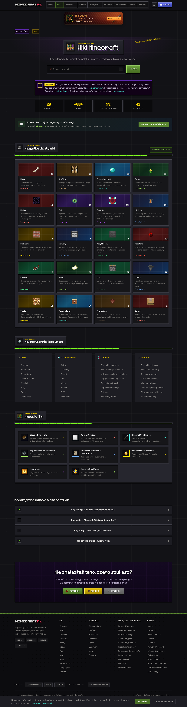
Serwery (142, 5)
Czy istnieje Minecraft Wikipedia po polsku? (93, 509)
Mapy (91, 651)
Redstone (93, 639)
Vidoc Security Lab (100, 685)
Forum (132, 5)
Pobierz (83, 5)
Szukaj (133, 69)
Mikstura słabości (148, 383)
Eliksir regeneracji (148, 396)
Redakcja (151, 630)
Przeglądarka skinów (127, 647)
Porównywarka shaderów (129, 651)
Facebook (31, 640)
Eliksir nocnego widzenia (151, 392)
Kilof (62, 378)
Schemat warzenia (149, 374)
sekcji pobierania (61, 91)
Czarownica (26, 396)
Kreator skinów (124, 655)
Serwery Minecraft (155, 647)
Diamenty (65, 369)
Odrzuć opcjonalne (164, 701)
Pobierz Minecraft (126, 626)
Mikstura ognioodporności (152, 387)
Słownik (63, 672)
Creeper (24, 365)
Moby (62, 630)
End (61, 651)
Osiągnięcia (65, 668)
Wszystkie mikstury (149, 365)
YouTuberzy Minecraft (157, 668)
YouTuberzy (121, 5)
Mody (62, 655)
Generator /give (125, 639)
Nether (62, 647)
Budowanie (94, 647)
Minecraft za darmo (156, 651)
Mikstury (63, 639)
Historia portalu (154, 634)
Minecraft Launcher (126, 630)
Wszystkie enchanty (110, 365)
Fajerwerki (65, 396)
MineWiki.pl (40, 126)
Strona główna (22, 31)
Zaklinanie (93, 634)
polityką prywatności (42, 703)
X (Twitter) (21, 645)
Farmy (91, 643)
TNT (63, 392)
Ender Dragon (27, 374)
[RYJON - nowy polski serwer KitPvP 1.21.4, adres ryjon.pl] (93, 18)
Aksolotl (24, 383)
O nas (150, 626)
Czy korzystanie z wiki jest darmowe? (93, 530)
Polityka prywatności (153, 695)
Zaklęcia (63, 634)
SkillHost (59, 685)
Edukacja (108, 5)
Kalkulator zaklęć (125, 634)
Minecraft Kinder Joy (156, 663)
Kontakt (150, 639)
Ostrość (104, 392)
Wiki (58, 5)
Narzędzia (94, 5)
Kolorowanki (123, 659)
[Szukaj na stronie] (154, 4)
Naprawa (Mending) (110, 387)
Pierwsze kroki (95, 626)
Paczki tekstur (66, 663)
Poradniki (69, 5)
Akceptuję (142, 701)
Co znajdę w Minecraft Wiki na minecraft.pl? (93, 520)
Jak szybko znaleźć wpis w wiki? (93, 541)
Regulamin (137, 695)
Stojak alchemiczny (149, 378)
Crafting (63, 626)
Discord (20, 640)
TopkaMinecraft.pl (34, 685)
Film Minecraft (124, 668)
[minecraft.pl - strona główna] (29, 5)
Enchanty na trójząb (110, 383)
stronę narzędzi (119, 91)
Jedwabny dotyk (108, 396)
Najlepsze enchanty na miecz (114, 374)
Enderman (25, 369)
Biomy (62, 643)
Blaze (23, 392)
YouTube (43, 640)
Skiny (62, 659)
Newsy (50, 5)
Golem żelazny (27, 378)
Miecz (63, 383)
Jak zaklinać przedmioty (112, 369)
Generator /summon (127, 643)
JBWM (48, 685)
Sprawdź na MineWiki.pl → (153, 124)
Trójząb (64, 374)
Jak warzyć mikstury (150, 369)
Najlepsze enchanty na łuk (112, 378)
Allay (23, 387)
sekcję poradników (94, 88)
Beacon (64, 387)
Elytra (63, 365)
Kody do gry (152, 655)
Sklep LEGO (152, 659)
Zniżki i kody (152, 672)
